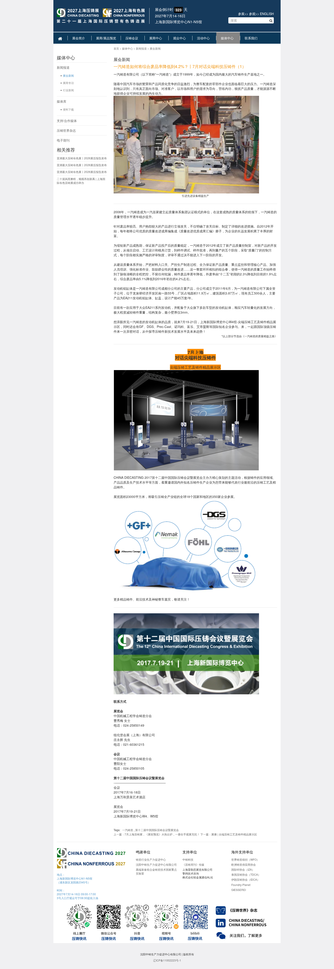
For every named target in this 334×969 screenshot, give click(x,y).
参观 (252, 13)
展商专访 (68, 83)
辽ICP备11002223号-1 (167, 960)
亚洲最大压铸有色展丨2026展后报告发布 (82, 158)
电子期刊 (63, 140)
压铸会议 (132, 38)
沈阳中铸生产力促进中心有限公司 (156, 864)
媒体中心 (228, 38)
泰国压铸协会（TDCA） (246, 874)
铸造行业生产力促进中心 (151, 859)
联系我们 (252, 38)
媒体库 (61, 101)
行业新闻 (68, 90)
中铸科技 (187, 859)
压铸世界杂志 (66, 130)
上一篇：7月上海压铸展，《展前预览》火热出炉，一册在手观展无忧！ (157, 834)
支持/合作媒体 (67, 120)
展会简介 (79, 38)
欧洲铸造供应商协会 (243, 864)
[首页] (101, 16)
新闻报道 (63, 67)
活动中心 (204, 38)
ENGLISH (267, 13)
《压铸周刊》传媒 (193, 864)
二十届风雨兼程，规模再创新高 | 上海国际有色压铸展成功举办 (81, 181)
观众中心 (180, 38)
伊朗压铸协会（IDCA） (245, 879)
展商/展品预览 (106, 38)
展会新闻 (68, 75)
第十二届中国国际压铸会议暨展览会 (157, 830)
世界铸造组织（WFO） (245, 859)
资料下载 (68, 109)
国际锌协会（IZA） (242, 869)
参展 (241, 13)
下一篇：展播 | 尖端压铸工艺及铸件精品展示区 (228, 834)
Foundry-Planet (240, 885)
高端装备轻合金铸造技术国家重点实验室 (156, 871)
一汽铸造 (127, 830)
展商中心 (156, 38)
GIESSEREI (238, 890)
